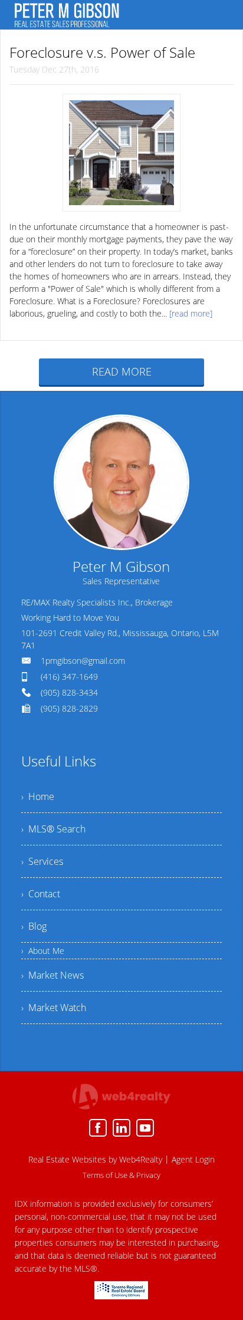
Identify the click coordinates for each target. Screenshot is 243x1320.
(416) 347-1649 (69, 676)
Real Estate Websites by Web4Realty (95, 1159)
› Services (42, 861)
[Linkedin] (121, 1128)
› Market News (52, 975)
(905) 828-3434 (69, 692)
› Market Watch (53, 1007)
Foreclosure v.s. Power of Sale (102, 52)
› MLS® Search (53, 828)
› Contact (40, 893)
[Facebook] (98, 1128)
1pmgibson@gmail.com (83, 660)
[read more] (190, 313)
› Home (37, 796)
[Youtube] (145, 1128)
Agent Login (193, 1159)
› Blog (34, 926)
